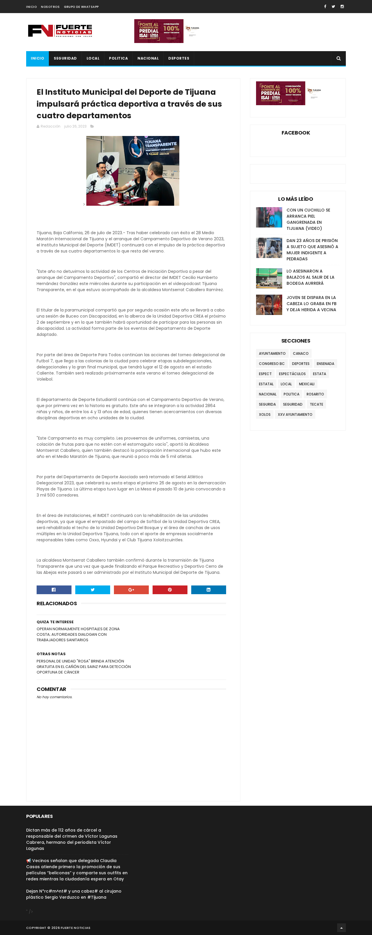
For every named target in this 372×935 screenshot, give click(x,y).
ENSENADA (325, 363)
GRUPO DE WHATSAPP (81, 7)
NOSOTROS (50, 7)
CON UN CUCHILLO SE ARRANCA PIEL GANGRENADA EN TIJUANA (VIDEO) (308, 219)
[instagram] (342, 6)
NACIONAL (148, 58)
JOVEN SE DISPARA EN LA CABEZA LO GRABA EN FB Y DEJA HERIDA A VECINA (312, 304)
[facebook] (325, 6)
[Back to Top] (341, 927)
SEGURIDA (267, 404)
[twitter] (333, 6)
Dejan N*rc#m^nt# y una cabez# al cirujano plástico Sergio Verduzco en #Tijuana (73, 894)
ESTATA (319, 373)
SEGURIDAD (65, 58)
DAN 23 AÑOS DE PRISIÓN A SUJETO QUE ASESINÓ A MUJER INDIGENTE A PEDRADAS (312, 250)
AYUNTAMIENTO (272, 353)
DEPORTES (178, 58)
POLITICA (118, 58)
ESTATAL (266, 383)
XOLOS (265, 414)
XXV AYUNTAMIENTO (295, 414)
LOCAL (93, 58)
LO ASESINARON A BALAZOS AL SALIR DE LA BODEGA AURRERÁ (311, 277)
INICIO (31, 7)
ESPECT (265, 373)
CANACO (301, 353)
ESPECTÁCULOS (292, 373)
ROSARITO (315, 394)
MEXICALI (306, 383)
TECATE (316, 404)
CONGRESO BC (272, 363)
